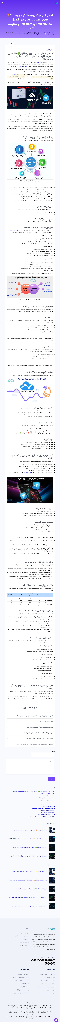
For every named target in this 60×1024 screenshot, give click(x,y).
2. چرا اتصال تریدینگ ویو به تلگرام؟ (47, 794)
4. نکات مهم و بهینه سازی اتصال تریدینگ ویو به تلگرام (43, 808)
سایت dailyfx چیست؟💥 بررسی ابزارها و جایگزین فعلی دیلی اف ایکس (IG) (30, 830)
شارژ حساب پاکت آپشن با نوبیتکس (46, 993)
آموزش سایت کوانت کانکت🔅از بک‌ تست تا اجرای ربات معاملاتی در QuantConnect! (28, 839)
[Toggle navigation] (2, 3)
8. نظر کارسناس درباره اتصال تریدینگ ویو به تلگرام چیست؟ (42, 817)
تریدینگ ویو (15, 75)
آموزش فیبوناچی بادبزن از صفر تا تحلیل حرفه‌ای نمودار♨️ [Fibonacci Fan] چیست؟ (28, 856)
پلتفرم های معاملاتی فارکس (22, 990)
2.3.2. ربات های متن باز (46, 804)
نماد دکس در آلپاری (24, 942)
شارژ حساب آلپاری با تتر (49, 990)
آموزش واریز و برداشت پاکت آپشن (47, 974)
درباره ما (53, 955)
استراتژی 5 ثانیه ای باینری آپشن (21, 993)
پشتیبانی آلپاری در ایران (23, 948)
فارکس (39, 62)
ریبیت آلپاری (26, 939)
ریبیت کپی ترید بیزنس (23, 974)
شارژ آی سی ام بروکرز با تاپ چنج (47, 980)
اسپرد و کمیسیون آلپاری (23, 933)
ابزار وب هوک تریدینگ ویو (16, 230)
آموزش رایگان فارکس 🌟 (46, 33)
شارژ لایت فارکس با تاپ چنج (48, 983)
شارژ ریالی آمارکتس (50, 977)
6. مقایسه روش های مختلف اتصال (47, 812)
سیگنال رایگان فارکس (24, 987)
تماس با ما (52, 952)
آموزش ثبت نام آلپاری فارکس (22, 936)
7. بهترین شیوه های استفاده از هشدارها (46, 814)
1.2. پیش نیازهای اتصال (47, 796)
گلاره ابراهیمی (49, 50)
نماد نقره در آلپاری (24, 945)
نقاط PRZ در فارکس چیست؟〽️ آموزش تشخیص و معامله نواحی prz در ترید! (29, 906)
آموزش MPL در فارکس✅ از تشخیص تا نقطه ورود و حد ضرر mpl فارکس (30, 847)
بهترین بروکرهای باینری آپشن (22, 980)
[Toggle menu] (56, 1020)
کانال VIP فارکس (25, 983)
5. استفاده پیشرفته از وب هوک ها (47, 810)
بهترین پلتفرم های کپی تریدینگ (21, 977)
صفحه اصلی (53, 33)
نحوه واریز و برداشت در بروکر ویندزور (46, 987)
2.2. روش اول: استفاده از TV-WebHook (44, 798)
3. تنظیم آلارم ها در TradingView (47, 806)
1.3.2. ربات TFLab (47, 802)
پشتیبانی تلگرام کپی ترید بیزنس (48, 957)
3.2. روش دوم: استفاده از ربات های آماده (44, 800)
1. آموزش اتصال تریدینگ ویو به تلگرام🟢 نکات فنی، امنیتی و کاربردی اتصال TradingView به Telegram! (33, 791)
